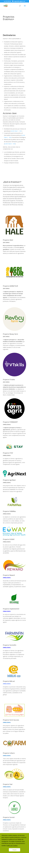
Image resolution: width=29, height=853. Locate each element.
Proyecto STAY (8, 453)
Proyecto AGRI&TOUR (10, 286)
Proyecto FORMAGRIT (10, 422)
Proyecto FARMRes (9, 511)
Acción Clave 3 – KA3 (9, 144)
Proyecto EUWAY (9, 539)
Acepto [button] (15, 849)
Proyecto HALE (8, 240)
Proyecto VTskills (9, 380)
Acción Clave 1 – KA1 (16, 131)
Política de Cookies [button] (11, 845)
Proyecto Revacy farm (10, 334)
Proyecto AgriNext (9, 480)
